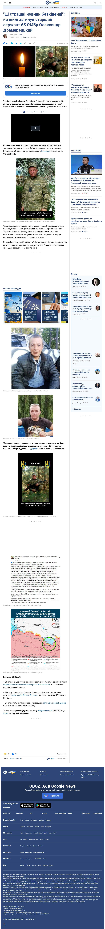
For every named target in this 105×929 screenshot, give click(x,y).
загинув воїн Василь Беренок (24, 695)
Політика (19, 814)
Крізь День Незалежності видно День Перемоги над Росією (80, 281)
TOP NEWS (76, 150)
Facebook (45, 151)
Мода (39, 865)
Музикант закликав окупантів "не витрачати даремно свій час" (81, 97)
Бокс (42, 826)
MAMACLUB (37, 859)
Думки (74, 274)
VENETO (64, 7)
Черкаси (48, 820)
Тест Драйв (23, 839)
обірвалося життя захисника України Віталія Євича (26, 684)
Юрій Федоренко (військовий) (81, 361)
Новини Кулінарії (38, 846)
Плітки (28, 865)
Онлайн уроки (38, 833)
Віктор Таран (76, 314)
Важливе (75, 13)
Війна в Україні (38, 7)
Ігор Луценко (76, 286)
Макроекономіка (38, 852)
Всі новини (98, 814)
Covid (44, 859)
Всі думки (76, 409)
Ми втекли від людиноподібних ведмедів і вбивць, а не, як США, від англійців (81, 386)
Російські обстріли (76, 7)
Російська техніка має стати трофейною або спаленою (81, 372)
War (20, 34)
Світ (30, 814)
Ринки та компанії (26, 852)
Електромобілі (33, 839)
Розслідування (60, 814)
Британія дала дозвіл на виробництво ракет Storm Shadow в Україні (86, 221)
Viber (5, 713)
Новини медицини (26, 859)
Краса (34, 865)
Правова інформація (66, 771)
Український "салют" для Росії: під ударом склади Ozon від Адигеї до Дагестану (82, 309)
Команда (43, 771)
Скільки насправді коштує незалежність (82, 399)
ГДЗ (21, 833)
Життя (44, 814)
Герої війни (26, 7)
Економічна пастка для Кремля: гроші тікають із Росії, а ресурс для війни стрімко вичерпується (82, 355)
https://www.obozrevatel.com (70, 874)
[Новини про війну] (50, 759)
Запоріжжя (34, 820)
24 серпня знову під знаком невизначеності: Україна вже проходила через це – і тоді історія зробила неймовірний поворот (81, 295)
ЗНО (50, 833)
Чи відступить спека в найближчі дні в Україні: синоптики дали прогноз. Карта (81, 61)
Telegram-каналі (45, 710)
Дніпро (41, 820)
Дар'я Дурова (13, 34)
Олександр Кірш (77, 391)
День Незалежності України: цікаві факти (86, 41)
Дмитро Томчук (77, 403)
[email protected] (27, 914)
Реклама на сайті (25, 775)
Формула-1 (48, 826)
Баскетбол (30, 826)
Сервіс (47, 839)
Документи (43, 775)
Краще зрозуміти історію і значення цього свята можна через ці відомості (85, 47)
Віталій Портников (77, 300)
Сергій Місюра (76, 377)
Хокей (37, 826)
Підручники (28, 833)
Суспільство (85, 814)
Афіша (22, 865)
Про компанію (24, 771)
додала (33, 449)
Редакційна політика (16, 758)
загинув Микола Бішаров (54, 703)
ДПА (45, 833)
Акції (41, 839)
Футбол (22, 826)
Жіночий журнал (48, 865)
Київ (21, 820)
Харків (27, 820)
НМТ (54, 833)
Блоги (70, 814)
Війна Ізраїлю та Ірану (52, 7)
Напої (29, 846)
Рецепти (23, 846)
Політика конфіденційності (88, 771)
